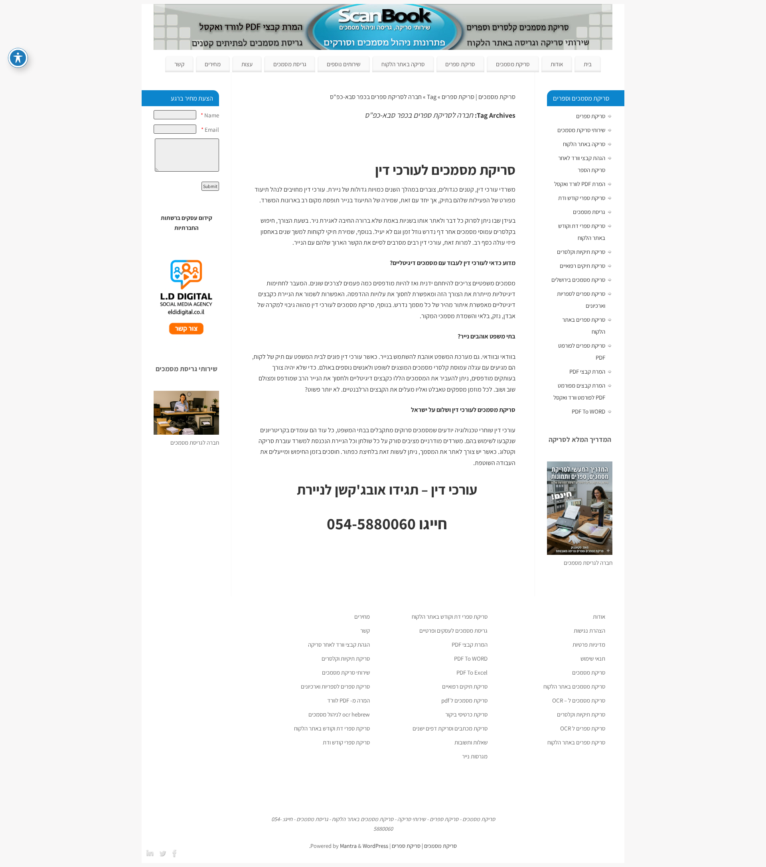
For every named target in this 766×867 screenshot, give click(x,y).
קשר (179, 64)
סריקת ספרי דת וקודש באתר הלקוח (450, 616)
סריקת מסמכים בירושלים (578, 279)
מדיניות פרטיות (589, 644)
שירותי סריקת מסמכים (581, 130)
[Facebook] (175, 852)
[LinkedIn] (151, 852)
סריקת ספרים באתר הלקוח (576, 742)
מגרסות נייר (475, 756)
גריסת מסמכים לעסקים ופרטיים (453, 630)
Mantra (348, 845)
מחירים (213, 64)
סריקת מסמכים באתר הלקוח (574, 686)
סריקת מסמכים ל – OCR (578, 700)
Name (210, 115)
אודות (557, 64)
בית (588, 64)
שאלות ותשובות (471, 742)
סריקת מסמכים (513, 64)
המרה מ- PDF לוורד (348, 700)
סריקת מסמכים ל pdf (464, 700)
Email (210, 129)
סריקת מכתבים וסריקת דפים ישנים (450, 728)
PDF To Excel (472, 672)
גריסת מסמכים (289, 64)
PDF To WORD (588, 411)
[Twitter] (163, 852)
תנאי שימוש (592, 658)
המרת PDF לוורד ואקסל (579, 184)
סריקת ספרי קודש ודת (581, 198)
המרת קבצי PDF (587, 371)
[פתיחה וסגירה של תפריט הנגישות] (18, 57)
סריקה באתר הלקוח (403, 64)
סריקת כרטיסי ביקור (466, 714)
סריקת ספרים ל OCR (582, 728)
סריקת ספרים (460, 64)
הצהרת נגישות (589, 630)
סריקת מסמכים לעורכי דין (343, 305)
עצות (247, 64)
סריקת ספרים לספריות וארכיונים (335, 686)
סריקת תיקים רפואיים (582, 265)
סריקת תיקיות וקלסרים (581, 251)
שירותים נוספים (344, 64)
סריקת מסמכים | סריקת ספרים (478, 97)
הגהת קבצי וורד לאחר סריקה (339, 644)
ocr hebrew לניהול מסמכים (339, 714)
